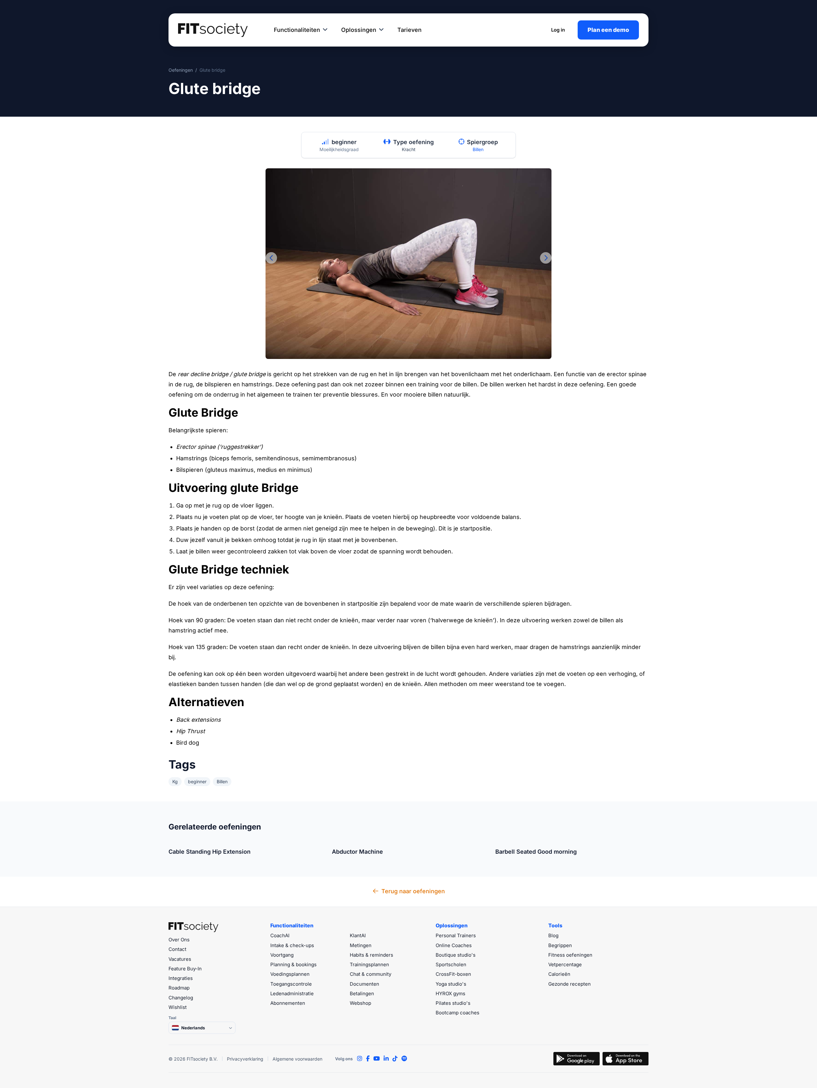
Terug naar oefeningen (413, 891)
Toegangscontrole (291, 984)
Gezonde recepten (569, 984)
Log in (558, 30)
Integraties (181, 978)
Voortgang (282, 955)
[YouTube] (376, 1059)
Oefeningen (181, 70)
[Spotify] (404, 1059)
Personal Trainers (456, 935)
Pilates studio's (453, 1003)
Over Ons (179, 940)
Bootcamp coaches (457, 1013)
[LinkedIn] (386, 1059)
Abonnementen (287, 1003)
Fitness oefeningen (570, 955)
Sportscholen (451, 964)
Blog (553, 935)
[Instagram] (359, 1059)
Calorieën (559, 974)
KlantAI (358, 935)
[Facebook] (368, 1059)
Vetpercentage (565, 964)
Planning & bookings (293, 964)
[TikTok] (395, 1059)
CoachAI (279, 935)
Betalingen (362, 993)
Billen (478, 149)
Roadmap (179, 988)
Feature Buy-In (185, 969)
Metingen (360, 945)
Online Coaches (454, 945)
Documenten (364, 984)
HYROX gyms (450, 993)
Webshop (360, 1003)
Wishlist (178, 1007)
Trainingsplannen (369, 964)
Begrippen (560, 945)
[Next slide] (545, 258)
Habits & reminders (371, 955)
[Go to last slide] (271, 258)
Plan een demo (608, 29)
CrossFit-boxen (453, 974)
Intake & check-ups (292, 945)
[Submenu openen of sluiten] (325, 30)
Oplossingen (358, 29)
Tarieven (409, 29)
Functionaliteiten (297, 29)
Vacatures (180, 959)
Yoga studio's (451, 984)
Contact (177, 949)
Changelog (181, 998)
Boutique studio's (456, 955)
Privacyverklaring (245, 1059)
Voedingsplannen (290, 974)
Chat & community (370, 974)
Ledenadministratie (292, 993)
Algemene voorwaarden (297, 1059)
